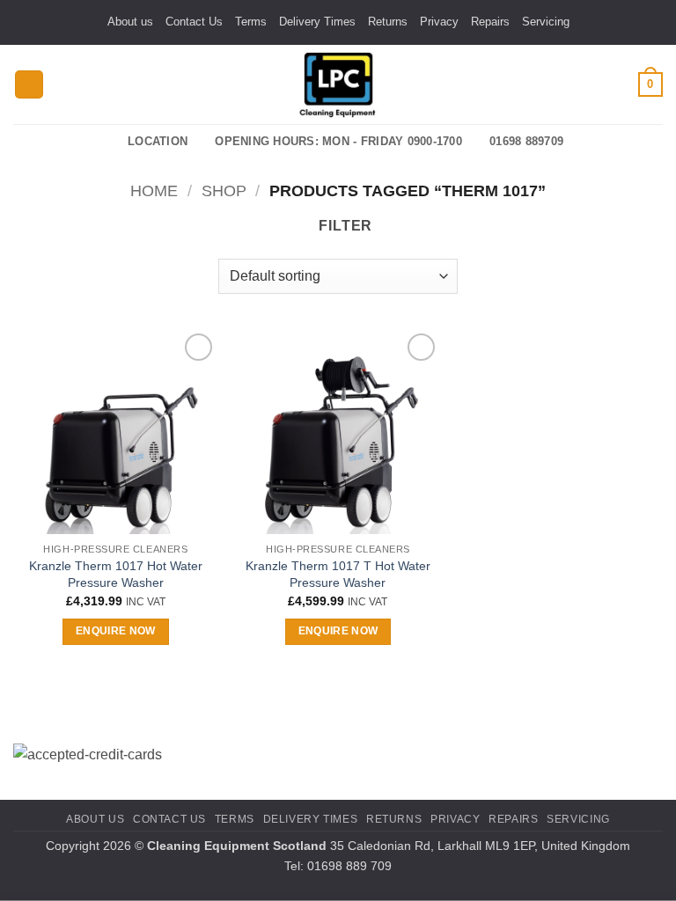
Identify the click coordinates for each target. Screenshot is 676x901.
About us (130, 21)
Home (154, 190)
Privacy (439, 21)
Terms (251, 21)
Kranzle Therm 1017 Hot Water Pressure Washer (115, 574)
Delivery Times (317, 21)
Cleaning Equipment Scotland (237, 846)
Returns (388, 21)
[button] (29, 84)
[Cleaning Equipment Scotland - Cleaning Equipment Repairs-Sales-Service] (338, 84)
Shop (224, 190)
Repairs (490, 21)
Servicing (545, 21)
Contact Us (194, 21)
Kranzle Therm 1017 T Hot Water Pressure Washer (338, 574)
